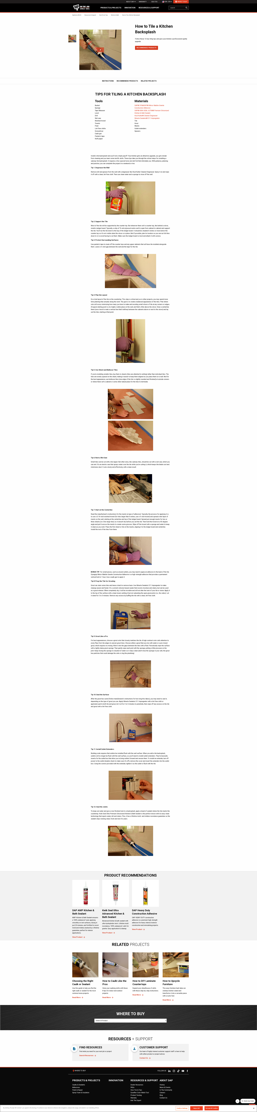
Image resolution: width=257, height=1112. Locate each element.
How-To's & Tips (103, 15)
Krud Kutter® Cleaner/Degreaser (146, 116)
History (162, 1085)
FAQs (132, 1087)
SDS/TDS (154, 2)
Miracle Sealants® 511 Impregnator (147, 118)
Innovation (129, 8)
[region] (128, 1108)
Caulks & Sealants (78, 1085)
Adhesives (76, 1087)
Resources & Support (149, 8)
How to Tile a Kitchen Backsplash (131, 15)
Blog (161, 1095)
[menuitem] (130, 2)
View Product (77, 937)
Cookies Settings (182, 1108)
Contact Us (144, 1058)
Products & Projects (110, 8)
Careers (162, 1093)
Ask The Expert (136, 1100)
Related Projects (149, 81)
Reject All (196, 1108)
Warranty (143, 2)
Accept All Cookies (212, 1108)
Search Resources (86, 1055)
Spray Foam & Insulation (80, 1093)
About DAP (130, 2)
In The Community (166, 1090)
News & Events (165, 1087)
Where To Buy (181, 2)
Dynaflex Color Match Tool (140, 1093)
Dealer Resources (137, 1085)
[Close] (254, 1108)
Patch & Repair (77, 1090)
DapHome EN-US (76, 15)
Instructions (108, 81)
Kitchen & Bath (115, 15)
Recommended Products (146, 48)
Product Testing (136, 1095)
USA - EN (167, 1)
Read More (76, 997)
